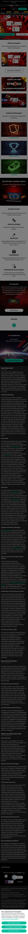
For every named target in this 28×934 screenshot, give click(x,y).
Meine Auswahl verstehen (14, 922)
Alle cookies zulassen (14, 930)
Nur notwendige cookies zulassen (14, 927)
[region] (14, 922)
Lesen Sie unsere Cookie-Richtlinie (10, 919)
